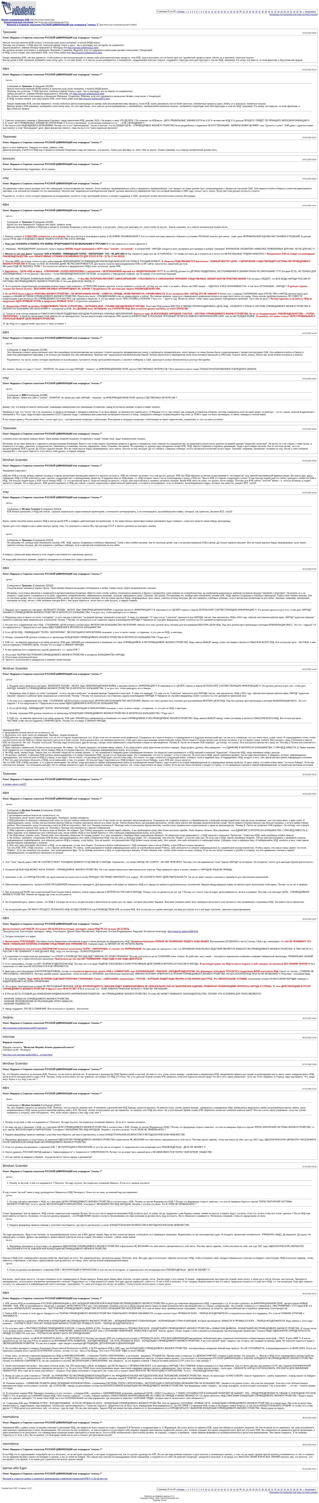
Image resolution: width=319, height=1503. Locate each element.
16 (225, 11)
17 (228, 11)
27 (260, 11)
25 (253, 11)
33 (278, 11)
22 (244, 11)
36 (288, 11)
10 (206, 11)
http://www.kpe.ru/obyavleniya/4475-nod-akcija (25, 1028)
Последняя (310, 11)
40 (301, 11)
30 (269, 11)
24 (250, 11)
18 (231, 11)
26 (256, 11)
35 (285, 11)
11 (209, 11)
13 (215, 11)
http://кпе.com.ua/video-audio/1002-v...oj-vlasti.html (27, 1055)
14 (218, 11)
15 (222, 11)
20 (237, 11)
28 (263, 11)
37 (291, 11)
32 (275, 11)
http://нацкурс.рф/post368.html (183, 931)
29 (266, 11)
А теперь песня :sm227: (15, 784)
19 (234, 11)
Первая (180, 11)
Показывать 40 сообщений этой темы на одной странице (293, 14)
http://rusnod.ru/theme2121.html (83, 47)
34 (282, 11)
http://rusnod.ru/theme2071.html (86, 52)
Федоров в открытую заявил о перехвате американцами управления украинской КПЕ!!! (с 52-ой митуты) (55, 1478)
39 (297, 11)
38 (294, 11)
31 (272, 11)
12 (212, 11)
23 (247, 11)
